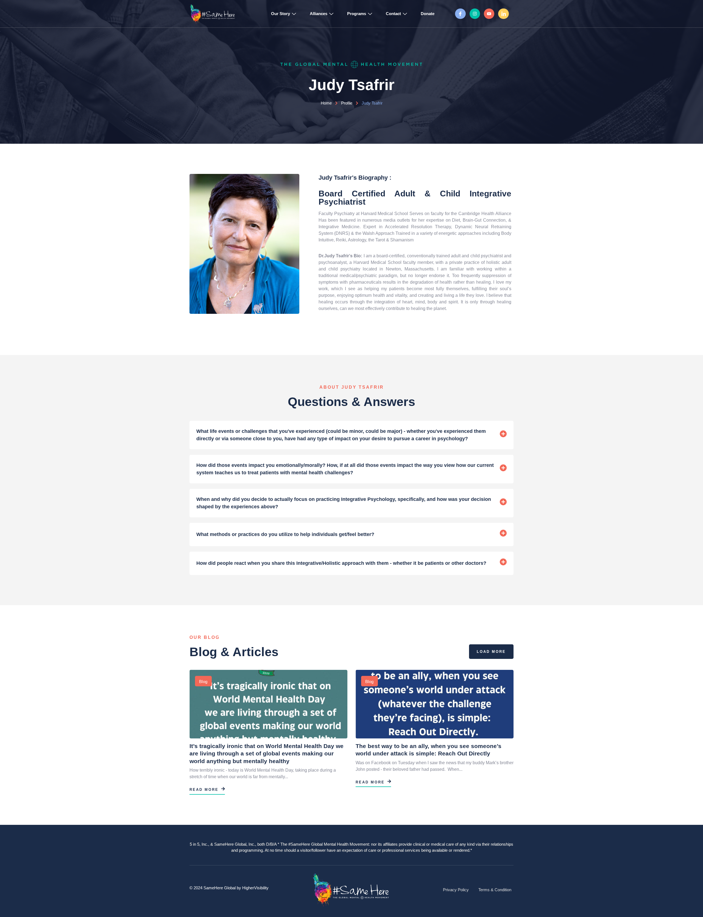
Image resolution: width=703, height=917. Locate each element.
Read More (204, 790)
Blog (203, 681)
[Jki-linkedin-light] (503, 14)
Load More (491, 652)
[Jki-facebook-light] (460, 14)
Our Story (280, 13)
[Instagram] (475, 14)
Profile (346, 103)
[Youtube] (489, 14)
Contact (393, 13)
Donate (427, 13)
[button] (351, 435)
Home (326, 103)
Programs (356, 13)
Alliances (318, 13)
